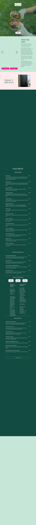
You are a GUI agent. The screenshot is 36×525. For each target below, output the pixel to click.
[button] (2, 52)
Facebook (14, 68)
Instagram (5, 68)
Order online (18, 33)
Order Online (18, 357)
